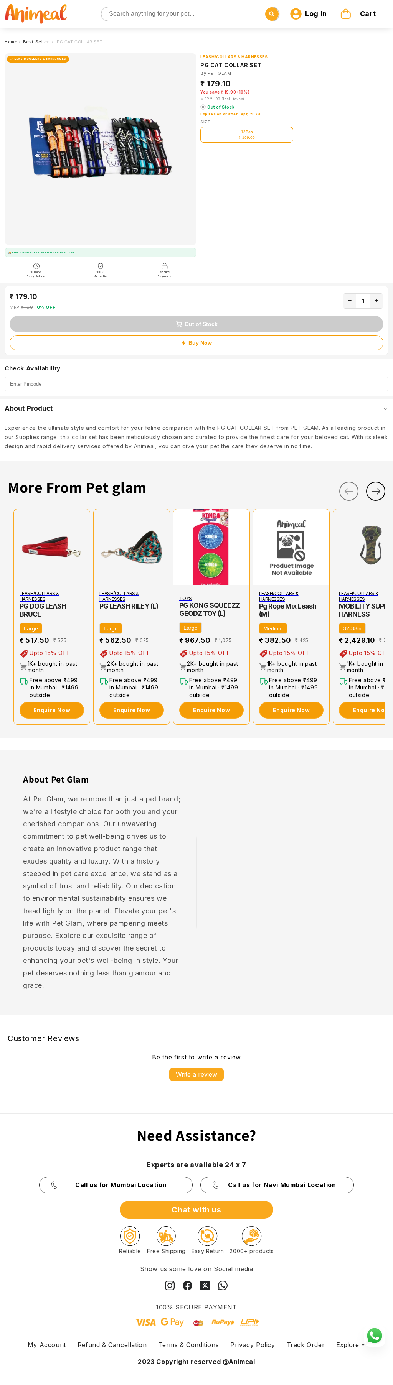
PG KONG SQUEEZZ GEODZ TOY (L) (209, 609)
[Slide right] (375, 491)
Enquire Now (52, 710)
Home (11, 41)
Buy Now (200, 343)
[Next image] (242, 547)
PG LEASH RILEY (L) (128, 606)
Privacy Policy (252, 1345)
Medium (273, 628)
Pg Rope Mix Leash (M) (287, 610)
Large (31, 628)
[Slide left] (348, 491)
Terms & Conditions (188, 1345)
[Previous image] (180, 547)
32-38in (352, 628)
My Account (47, 1345)
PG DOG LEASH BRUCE (43, 610)
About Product (29, 408)
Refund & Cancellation (112, 1345)
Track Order (306, 1345)
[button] (359, 13)
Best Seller (36, 41)
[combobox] (190, 14)
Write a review (196, 1074)
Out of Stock (201, 324)
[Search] (107, 14)
